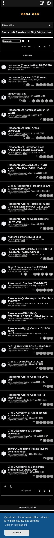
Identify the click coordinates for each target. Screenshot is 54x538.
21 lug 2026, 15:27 (35, 80)
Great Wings (28, 436)
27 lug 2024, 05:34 (37, 472)
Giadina (26, 96)
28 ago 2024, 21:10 (39, 334)
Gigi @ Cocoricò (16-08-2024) (25, 361)
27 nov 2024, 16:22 (40, 318)
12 (51, 274)
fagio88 (26, 68)
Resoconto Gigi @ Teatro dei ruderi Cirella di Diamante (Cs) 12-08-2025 (29, 205)
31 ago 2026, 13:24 (37, 68)
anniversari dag (17, 93)
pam (25, 115)
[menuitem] (49, 3)
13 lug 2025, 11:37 (37, 254)
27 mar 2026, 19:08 (38, 96)
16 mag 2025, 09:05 (37, 286)
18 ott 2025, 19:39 (43, 191)
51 (51, 101)
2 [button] (39, 46)
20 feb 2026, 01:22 (35, 115)
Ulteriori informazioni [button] (16, 525)
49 (42, 101)
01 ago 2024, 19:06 (36, 418)
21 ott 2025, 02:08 (40, 173)
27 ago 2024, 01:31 (37, 349)
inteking (26, 254)
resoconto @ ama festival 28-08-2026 (30, 65)
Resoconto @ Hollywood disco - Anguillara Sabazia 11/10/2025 (27, 148)
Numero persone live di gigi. (25, 236)
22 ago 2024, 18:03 (36, 364)
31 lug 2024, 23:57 (41, 436)
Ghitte (25, 349)
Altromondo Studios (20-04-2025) (27, 283)
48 (38, 101)
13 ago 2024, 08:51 (38, 382)
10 (42, 274)
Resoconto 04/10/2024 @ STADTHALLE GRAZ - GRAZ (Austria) (30, 315)
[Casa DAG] (30, 14)
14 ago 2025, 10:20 (40, 209)
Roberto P (27, 334)
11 (47, 274)
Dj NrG (25, 286)
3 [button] (44, 46)
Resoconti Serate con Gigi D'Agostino (26, 32)
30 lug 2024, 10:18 (35, 454)
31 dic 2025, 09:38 (37, 133)
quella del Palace (29, 191)
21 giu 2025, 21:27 (37, 269)
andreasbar (27, 173)
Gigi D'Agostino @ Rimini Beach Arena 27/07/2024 (27, 414)
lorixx (25, 364)
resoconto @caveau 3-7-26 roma (27, 77)
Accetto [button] (17, 532)
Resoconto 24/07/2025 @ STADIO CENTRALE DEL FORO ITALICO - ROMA (27, 168)
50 (47, 101)
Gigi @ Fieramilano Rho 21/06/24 (27, 267)
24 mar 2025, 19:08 (41, 303)
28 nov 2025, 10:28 (38, 152)
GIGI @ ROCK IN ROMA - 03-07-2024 (29, 346)
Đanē (25, 454)
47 (34, 101)
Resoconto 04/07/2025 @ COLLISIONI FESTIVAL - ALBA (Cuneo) (30, 250)
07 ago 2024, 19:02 (39, 400)
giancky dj (27, 400)
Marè (25, 80)
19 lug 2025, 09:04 (37, 239)
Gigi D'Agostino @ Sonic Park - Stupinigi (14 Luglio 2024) (26, 468)
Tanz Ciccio (27, 303)
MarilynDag (27, 209)
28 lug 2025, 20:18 (37, 224)
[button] (49, 46)
